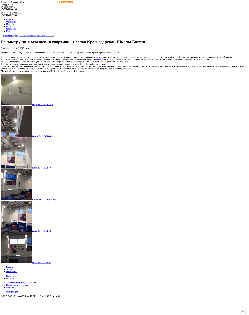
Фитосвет (10, 287)
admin (34, 48)
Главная (9, 19)
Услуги (9, 269)
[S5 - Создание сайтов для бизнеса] (243, 313)
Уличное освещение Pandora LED (21, 283)
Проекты (10, 26)
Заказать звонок (66, 2)
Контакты (10, 31)
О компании (11, 22)
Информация (12, 292)
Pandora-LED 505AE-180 (105, 59)
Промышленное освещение (18, 285)
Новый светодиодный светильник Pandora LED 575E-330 (28, 35)
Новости (10, 24)
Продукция (11, 29)
